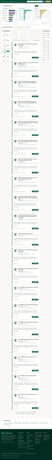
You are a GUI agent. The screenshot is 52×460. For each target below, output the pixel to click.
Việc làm (11, 1)
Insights (23, 1)
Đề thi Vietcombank (44, 422)
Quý (44, 5)
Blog (15, 1)
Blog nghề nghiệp (17, 422)
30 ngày (40, 5)
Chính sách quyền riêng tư (46, 436)
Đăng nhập (48, 1)
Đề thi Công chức (7, 424)
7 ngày (36, 5)
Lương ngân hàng (29, 443)
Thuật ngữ (19, 1)
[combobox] (35, 1)
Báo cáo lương (26, 422)
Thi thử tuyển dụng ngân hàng (38, 436)
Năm (48, 5)
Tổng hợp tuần (30, 440)
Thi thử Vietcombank (37, 439)
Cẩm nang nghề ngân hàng (21, 441)
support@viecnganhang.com (8, 442)
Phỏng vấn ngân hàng (30, 446)
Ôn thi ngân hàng (30, 448)
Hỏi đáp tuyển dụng (21, 444)
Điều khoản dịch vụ (46, 439)
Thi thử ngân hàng (34, 422)
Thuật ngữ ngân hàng (8, 422)
